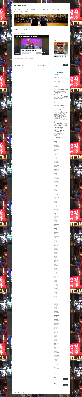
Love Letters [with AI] (18, 65)
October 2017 (56, 264)
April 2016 (55, 284)
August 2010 (56, 348)
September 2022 (56, 200)
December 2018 (56, 246)
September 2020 (56, 226)
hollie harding (57, 114)
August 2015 (56, 293)
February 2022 (56, 209)
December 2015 (56, 288)
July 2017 (55, 268)
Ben (33, 58)
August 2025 (56, 154)
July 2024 (55, 171)
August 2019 (56, 237)
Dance (62, 91)
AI (33, 56)
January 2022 (56, 210)
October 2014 (56, 304)
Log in (55, 373)
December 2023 (56, 181)
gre (54, 113)
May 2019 (55, 240)
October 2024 (56, 167)
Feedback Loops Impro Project (59, 81)
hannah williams (36, 56)
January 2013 (56, 321)
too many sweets (57, 126)
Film (61, 92)
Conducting (57, 91)
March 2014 (56, 311)
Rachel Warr (58, 122)
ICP (60, 114)
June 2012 (55, 328)
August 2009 (56, 359)
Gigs (23, 9)
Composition (24, 56)
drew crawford (57, 110)
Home (15, 9)
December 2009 (56, 355)
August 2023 (56, 186)
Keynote (55, 78)
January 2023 (56, 194)
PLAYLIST (66, 96)
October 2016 (56, 277)
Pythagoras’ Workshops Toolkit (59, 82)
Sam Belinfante (64, 123)
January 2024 (56, 179)
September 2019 (56, 236)
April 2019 (55, 241)
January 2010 (56, 353)
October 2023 (56, 183)
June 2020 (55, 228)
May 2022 (55, 205)
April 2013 (55, 317)
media (17, 58)
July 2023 (55, 187)
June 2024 (55, 173)
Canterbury (58, 106)
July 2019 (55, 238)
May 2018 (55, 254)
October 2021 (56, 214)
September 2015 (56, 292)
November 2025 (56, 150)
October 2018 (56, 249)
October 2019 (56, 234)
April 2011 (55, 340)
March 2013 (56, 319)
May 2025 (55, 158)
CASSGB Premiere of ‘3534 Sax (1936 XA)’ (62, 72)
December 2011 (56, 333)
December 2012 (56, 323)
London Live (45, 56)
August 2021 (56, 217)
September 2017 (56, 265)
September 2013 (56, 316)
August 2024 (56, 170)
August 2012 (56, 327)
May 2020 (55, 229)
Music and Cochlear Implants (60, 94)
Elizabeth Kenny (58, 111)
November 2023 (56, 182)
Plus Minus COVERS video (58, 77)
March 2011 (56, 341)
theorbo (65, 125)
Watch (48, 9)
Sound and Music (64, 124)
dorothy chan (57, 109)
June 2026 (55, 141)
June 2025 (55, 157)
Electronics (57, 92)
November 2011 (56, 335)
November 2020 (56, 225)
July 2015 (55, 295)
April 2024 (55, 175)
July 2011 (55, 336)
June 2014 (55, 307)
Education (65, 91)
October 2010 (56, 347)
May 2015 (55, 297)
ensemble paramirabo (60, 112)
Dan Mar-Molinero (60, 108)
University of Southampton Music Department (60, 130)
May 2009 (55, 361)
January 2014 (56, 313)
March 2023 (56, 193)
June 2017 (55, 269)
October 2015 (56, 291)
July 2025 (55, 155)
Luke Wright (57, 118)
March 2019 (56, 242)
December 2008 (56, 368)
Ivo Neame (63, 114)
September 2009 (56, 357)
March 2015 (56, 300)
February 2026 (56, 146)
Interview (41, 56)
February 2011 (56, 343)
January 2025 (56, 163)
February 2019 (56, 244)
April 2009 (55, 363)
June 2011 (55, 337)
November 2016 (56, 276)
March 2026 (56, 145)
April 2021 (55, 221)
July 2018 (55, 252)
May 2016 (55, 283)
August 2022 (56, 201)
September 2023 (56, 185)
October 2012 (56, 324)
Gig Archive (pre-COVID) (18, 11)
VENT (28, 9)
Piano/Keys (60, 96)
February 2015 (56, 301)
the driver (61, 125)
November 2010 (56, 345)
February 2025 (56, 162)
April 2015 (55, 299)
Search (55, 62)
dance (55, 108)
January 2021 (56, 222)
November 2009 (56, 356)
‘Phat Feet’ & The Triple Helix (43, 65)
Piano (61, 119)
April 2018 (55, 256)
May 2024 (55, 174)
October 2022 (56, 198)
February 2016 (56, 287)
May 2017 (55, 270)
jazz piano (55, 115)
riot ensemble (21, 58)
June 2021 (55, 220)
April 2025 (55, 159)
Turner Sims (58, 127)
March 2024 (56, 177)
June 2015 (55, 296)
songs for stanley (57, 124)
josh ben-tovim (59, 115)
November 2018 (56, 248)
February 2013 (56, 320)
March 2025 (56, 161)
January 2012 (56, 332)
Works (53, 9)
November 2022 (56, 197)
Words (65, 97)
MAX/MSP (63, 118)
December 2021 (56, 212)
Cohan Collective (57, 107)
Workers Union (58, 98)
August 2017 (56, 266)
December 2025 (56, 149)
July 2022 (55, 202)
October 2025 (56, 151)
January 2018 (56, 260)
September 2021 (56, 216)
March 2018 (56, 257)
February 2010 (56, 352)
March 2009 (56, 364)
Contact (26, 11)
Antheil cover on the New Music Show (60, 80)
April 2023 (55, 192)
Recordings (57, 97)
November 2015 (56, 289)
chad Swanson (62, 106)
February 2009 (56, 365)
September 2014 (56, 305)
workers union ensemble (58, 133)
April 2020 (55, 230)
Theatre (62, 97)
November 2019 (56, 233)
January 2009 (56, 367)
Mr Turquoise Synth (57, 119)
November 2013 (56, 315)
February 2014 (56, 312)
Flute (63, 92)
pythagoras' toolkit (58, 121)
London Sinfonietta (60, 116)
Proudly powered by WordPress (19, 392)
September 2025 (56, 153)
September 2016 (56, 279)
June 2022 (55, 204)
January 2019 (56, 245)
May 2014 (55, 308)
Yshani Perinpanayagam (59, 136)
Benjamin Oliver (20, 5)
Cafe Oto (55, 106)
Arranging (56, 89)
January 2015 (56, 303)
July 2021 (55, 218)
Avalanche (43, 9)
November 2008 (56, 370)
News (19, 9)
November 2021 (56, 213)
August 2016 (56, 280)
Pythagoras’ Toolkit (34, 9)
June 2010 (55, 351)
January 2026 (56, 147)
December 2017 (56, 261)
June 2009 (55, 360)
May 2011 (55, 339)
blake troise (63, 105)
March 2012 (56, 331)
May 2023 (55, 190)
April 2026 (55, 143)
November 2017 (56, 262)
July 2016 (55, 281)
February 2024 (56, 178)
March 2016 (56, 285)
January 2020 (56, 232)
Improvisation (57, 93)
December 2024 (56, 165)
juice (63, 115)
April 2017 (55, 272)
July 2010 (55, 349)
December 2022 (56, 196)
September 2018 (56, 250)
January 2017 (56, 274)
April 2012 (55, 329)
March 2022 (56, 208)
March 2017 (56, 273)
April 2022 (55, 206)
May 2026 (55, 142)
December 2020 (56, 224)
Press (58, 9)
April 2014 (55, 309)
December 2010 (56, 344)
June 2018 (55, 253)
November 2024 (56, 166)
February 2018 (56, 258)
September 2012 (56, 325)
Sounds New (56, 125)
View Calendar (56, 74)
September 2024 (56, 169)
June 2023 (55, 189)
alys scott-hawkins (56, 105)
